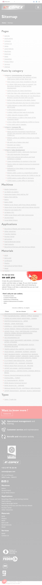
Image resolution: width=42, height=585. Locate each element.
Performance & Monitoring (11, 299)
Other (5, 303)
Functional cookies (9, 296)
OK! (35, 311)
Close (7, 311)
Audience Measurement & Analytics (13, 301)
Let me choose (21, 311)
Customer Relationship (10, 297)
